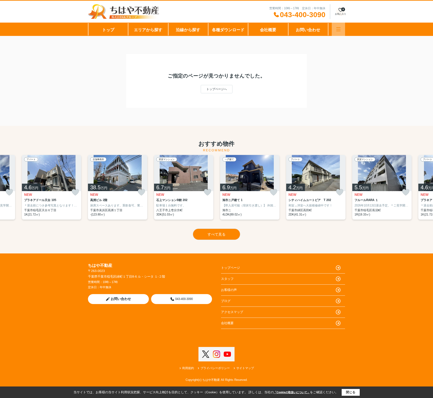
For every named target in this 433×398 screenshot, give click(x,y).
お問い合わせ (308, 30)
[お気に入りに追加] (9, 192)
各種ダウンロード (228, 30)
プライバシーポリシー (215, 368)
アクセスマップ (232, 312)
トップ (108, 30)
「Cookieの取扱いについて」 (292, 392)
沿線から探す (188, 30)
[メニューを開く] (338, 29)
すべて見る (216, 234)
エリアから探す (148, 30)
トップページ (230, 267)
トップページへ (216, 89)
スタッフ (227, 279)
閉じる (350, 392)
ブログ (225, 301)
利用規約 (188, 368)
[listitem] (118, 187)
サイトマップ (245, 368)
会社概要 (268, 30)
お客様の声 (229, 290)
